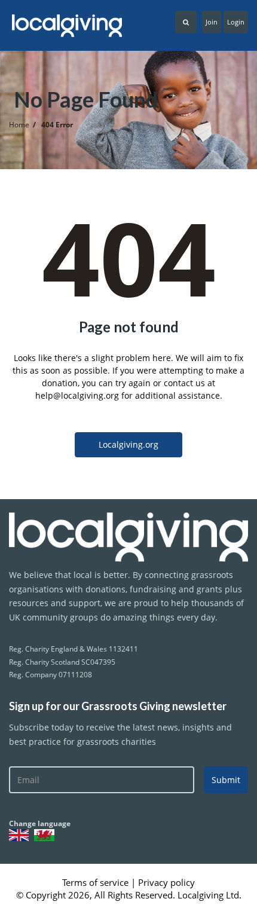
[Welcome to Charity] (128, 537)
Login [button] (235, 21)
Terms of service (96, 882)
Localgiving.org (128, 444)
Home (19, 125)
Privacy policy (166, 882)
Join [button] (212, 21)
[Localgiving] (64, 25)
